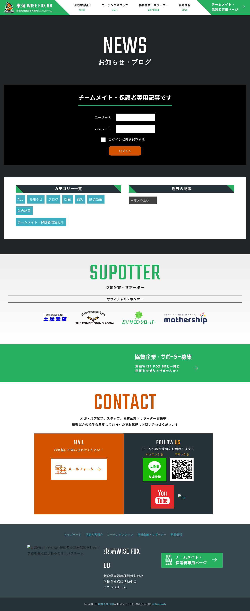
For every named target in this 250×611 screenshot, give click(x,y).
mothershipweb (158, 604)
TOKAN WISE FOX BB (106, 604)
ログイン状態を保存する (126, 139)
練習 (80, 199)
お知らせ (36, 199)
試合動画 (96, 199)
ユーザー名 (103, 117)
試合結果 (24, 210)
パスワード (103, 128)
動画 (67, 199)
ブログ (53, 199)
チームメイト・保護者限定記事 (41, 222)
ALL (20, 199)
